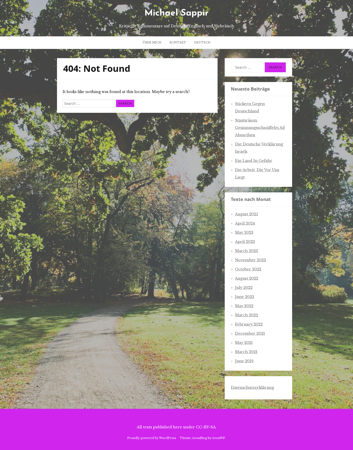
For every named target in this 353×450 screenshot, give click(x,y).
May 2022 (244, 306)
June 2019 (244, 361)
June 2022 (244, 297)
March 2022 (246, 315)
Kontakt (178, 42)
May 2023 (244, 232)
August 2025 (246, 214)
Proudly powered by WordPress (151, 438)
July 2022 (243, 287)
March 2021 (246, 352)
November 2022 (250, 260)
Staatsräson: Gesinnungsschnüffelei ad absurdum (260, 127)
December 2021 (250, 333)
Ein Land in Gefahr (253, 160)
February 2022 (249, 324)
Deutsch (202, 42)
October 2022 (248, 269)
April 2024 (245, 223)
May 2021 (244, 342)
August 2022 (246, 278)
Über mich (152, 42)
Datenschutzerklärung (252, 387)
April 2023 (245, 241)
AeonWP (218, 438)
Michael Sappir (176, 13)
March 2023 (246, 251)
